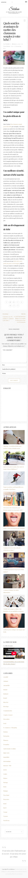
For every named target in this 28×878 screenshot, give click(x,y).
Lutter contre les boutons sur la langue (14, 528)
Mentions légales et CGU (20, 869)
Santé (4, 803)
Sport (4, 808)
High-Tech (6, 753)
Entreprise (6, 736)
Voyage (5, 812)
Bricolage (6, 706)
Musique (5, 791)
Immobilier (6, 757)
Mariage (5, 782)
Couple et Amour (8, 715)
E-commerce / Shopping (10, 727)
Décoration (6, 719)
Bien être (5, 702)
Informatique (7, 761)
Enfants (8, 46)
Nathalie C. (8, 44)
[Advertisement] (14, 405)
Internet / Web (7, 765)
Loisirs (5, 774)
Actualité (5, 677)
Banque (5, 689)
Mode (4, 787)
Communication (7, 711)
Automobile (6, 685)
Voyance (5, 816)
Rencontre (6, 799)
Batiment (5, 694)
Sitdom (14, 9)
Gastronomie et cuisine (9, 749)
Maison (5, 778)
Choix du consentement (17, 873)
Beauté (5, 698)
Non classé (6, 795)
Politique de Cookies (5, 871)
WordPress (6, 820)
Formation (6, 744)
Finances (5, 740)
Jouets (5, 770)
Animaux (5, 681)
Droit (4, 723)
